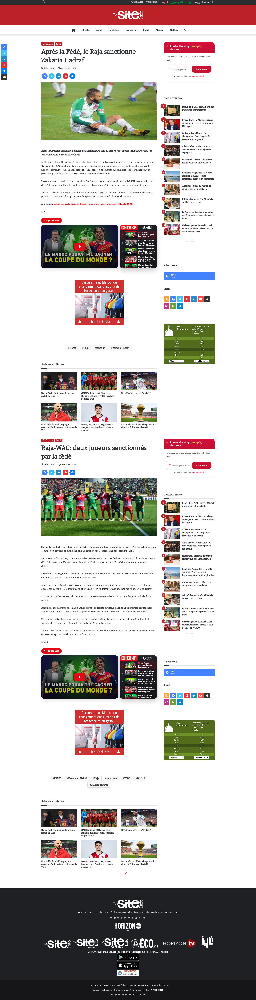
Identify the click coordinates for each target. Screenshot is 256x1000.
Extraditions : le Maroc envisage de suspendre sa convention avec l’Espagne (198, 123)
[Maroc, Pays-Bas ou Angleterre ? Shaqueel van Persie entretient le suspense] (99, 412)
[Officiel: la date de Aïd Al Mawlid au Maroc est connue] (172, 203)
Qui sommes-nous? (122, 990)
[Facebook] (45, 76)
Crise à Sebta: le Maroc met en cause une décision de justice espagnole (196, 149)
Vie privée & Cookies (102, 990)
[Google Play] (140, 918)
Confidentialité (198, 76)
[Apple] (133, 918)
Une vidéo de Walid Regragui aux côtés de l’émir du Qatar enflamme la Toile (59, 427)
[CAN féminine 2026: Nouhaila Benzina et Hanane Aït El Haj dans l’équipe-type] (99, 381)
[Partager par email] (4, 77)
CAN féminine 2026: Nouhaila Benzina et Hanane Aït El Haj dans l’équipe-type (97, 396)
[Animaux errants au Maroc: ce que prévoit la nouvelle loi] (172, 189)
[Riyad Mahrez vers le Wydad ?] (139, 381)
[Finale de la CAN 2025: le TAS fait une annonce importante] (172, 110)
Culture (174, 30)
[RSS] (112, 918)
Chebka (86, 30)
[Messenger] (72, 76)
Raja (86, 347)
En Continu (48, 44)
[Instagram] (137, 918)
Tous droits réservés (160, 985)
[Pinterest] (65, 76)
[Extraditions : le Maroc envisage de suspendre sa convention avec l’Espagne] (172, 124)
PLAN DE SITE (157, 990)
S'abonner (201, 69)
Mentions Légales (141, 990)
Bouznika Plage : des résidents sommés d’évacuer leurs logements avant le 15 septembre (198, 175)
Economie (131, 30)
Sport (146, 30)
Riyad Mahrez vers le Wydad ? (136, 393)
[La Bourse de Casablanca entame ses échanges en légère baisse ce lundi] (172, 216)
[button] (79, 246)
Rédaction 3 (49, 68)
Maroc (98, 30)
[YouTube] (130, 918)
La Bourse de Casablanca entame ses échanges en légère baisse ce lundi (198, 215)
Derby (73, 347)
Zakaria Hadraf (121, 347)
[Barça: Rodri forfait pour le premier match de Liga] (59, 381)
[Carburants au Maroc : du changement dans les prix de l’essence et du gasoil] (172, 137)
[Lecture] (79, 247)
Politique (114, 30)
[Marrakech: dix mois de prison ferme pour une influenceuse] (172, 163)
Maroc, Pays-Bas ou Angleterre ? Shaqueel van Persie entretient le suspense (97, 427)
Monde (159, 30)
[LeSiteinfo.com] (128, 15)
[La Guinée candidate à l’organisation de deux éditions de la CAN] (139, 412)
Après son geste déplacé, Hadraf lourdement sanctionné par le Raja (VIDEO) (93, 204)
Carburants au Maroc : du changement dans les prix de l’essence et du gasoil (196, 136)
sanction (100, 347)
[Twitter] (52, 76)
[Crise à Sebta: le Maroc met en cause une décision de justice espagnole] (172, 150)
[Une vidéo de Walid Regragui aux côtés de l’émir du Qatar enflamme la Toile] (59, 412)
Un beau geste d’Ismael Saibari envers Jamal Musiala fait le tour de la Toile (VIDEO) (197, 228)
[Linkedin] (58, 76)
